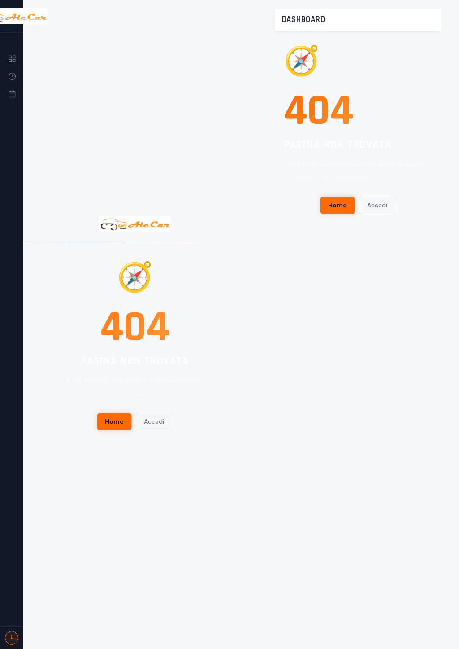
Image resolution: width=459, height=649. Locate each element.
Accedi (154, 421)
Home (114, 421)
